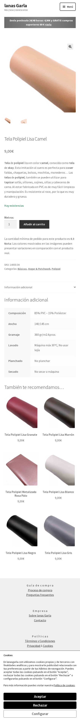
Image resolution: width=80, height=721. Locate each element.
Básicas (22, 268)
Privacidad (34, 646)
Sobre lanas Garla (40, 615)
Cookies (48, 646)
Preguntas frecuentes (40, 595)
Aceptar (40, 696)
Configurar (40, 714)
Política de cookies (64, 685)
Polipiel (56, 268)
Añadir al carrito (34, 224)
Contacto (40, 620)
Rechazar (40, 705)
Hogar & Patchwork (39, 268)
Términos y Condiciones (40, 641)
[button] (70, 47)
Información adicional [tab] (18, 287)
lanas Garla (15, 5)
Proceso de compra (40, 590)
